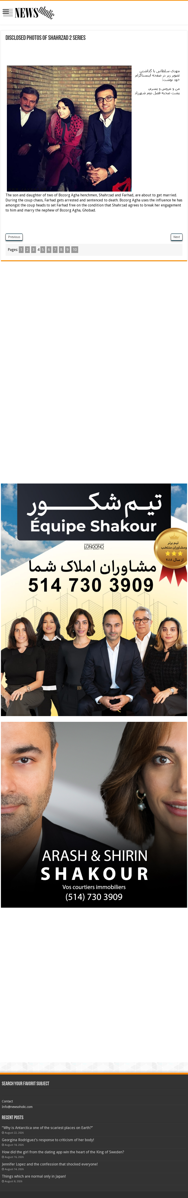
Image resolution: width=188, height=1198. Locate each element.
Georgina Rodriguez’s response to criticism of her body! (48, 1140)
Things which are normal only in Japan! (34, 1176)
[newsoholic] (28, 11)
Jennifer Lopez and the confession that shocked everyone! (50, 1164)
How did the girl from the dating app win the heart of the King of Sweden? (63, 1152)
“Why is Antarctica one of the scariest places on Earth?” (47, 1128)
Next (176, 237)
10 (75, 249)
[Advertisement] (89, 54)
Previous (14, 237)
